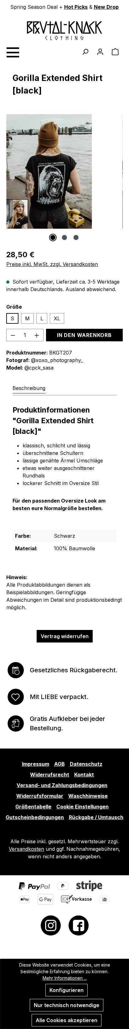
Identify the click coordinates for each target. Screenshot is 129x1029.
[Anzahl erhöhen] (37, 335)
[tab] (29, 388)
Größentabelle (33, 806)
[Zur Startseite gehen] (64, 30)
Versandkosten (26, 849)
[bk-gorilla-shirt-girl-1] (49, 171)
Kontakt (84, 774)
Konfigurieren (66, 990)
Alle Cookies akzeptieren (66, 1020)
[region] (64, 177)
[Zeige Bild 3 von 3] (76, 237)
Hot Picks (76, 7)
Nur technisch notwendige (66, 1005)
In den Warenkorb (84, 335)
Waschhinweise (88, 796)
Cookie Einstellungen (82, 806)
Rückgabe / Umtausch (96, 817)
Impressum (35, 764)
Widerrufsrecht (49, 774)
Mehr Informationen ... (65, 978)
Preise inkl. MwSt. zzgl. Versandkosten (52, 264)
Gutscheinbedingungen (35, 817)
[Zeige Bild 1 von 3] (52, 237)
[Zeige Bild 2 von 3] (64, 237)
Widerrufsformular (39, 796)
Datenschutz (86, 764)
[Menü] (12, 51)
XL (57, 318)
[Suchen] (85, 51)
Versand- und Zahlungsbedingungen (62, 785)
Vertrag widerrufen (65, 636)
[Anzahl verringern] (12, 335)
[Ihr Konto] (100, 51)
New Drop (106, 7)
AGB (59, 764)
